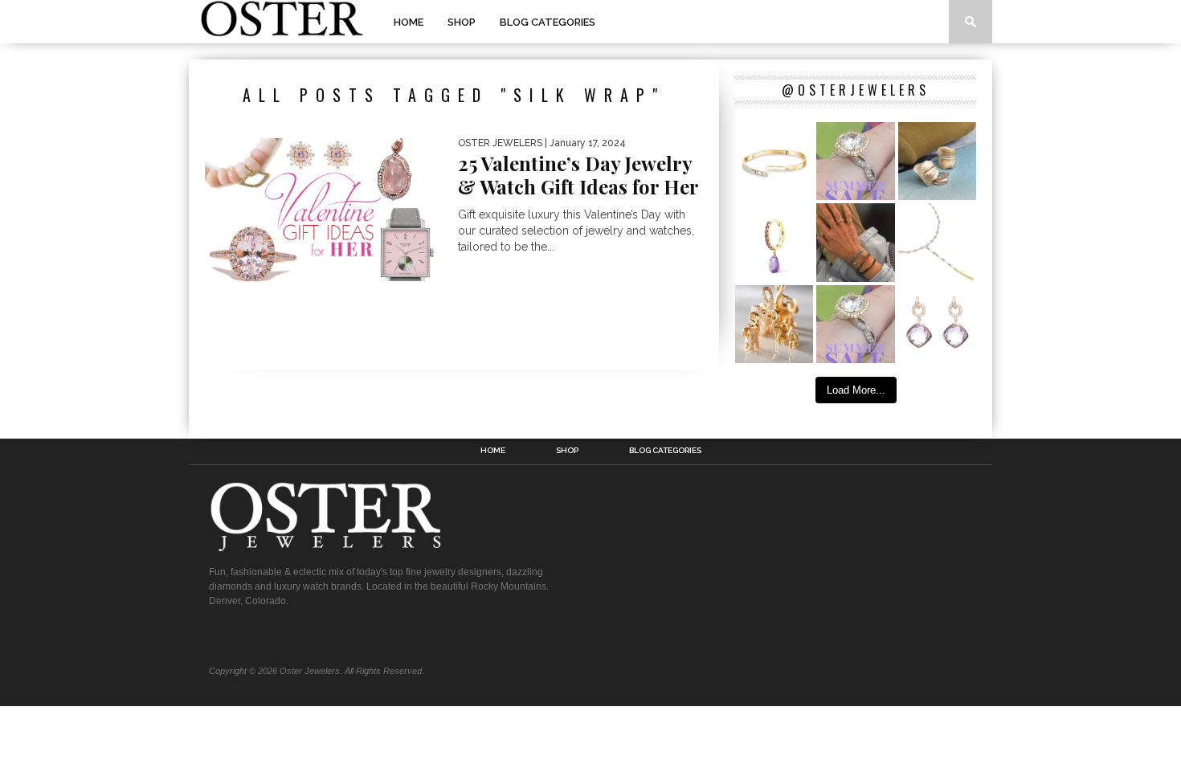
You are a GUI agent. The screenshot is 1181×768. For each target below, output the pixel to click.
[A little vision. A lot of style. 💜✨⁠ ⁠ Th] (937, 242)
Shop (461, 22)
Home (408, 22)
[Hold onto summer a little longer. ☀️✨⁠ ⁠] (855, 242)
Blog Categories (547, 22)
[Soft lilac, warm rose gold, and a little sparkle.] (937, 324)
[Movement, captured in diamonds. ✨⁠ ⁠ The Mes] (774, 161)
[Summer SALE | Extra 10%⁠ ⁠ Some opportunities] (855, 161)
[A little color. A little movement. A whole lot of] (774, 242)
